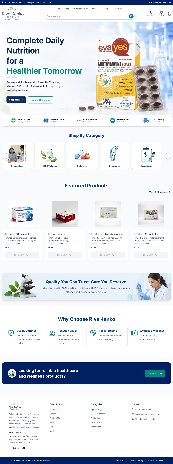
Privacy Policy (137, 460)
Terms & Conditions (155, 460)
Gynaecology (96, 409)
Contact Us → (155, 373)
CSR (52, 427)
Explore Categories (40, 100)
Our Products (79, 9)
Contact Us (55, 418)
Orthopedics (96, 422)
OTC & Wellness (98, 414)
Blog (52, 422)
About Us (119, 9)
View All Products (158, 192)
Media (105, 9)
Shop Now (14, 99)
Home (57, 9)
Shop (66, 9)
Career (95, 9)
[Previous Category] (5, 156)
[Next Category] (168, 156)
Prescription (96, 427)
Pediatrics (95, 418)
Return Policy (121, 460)
